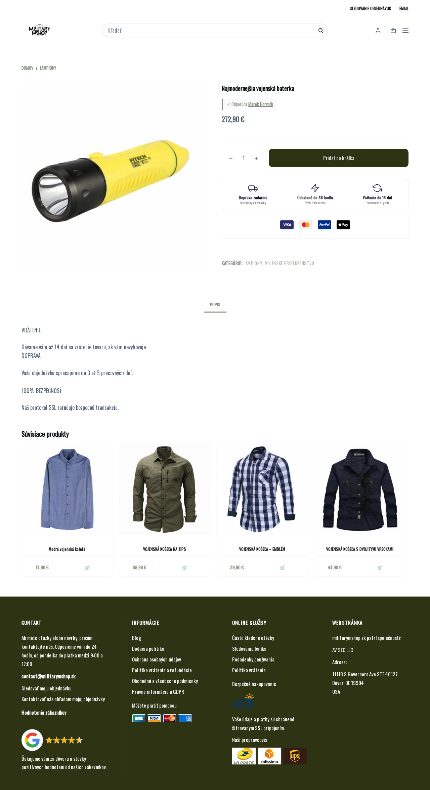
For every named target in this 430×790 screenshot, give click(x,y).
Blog (136, 637)
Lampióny (253, 263)
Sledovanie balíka (249, 648)
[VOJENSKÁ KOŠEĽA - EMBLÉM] (262, 489)
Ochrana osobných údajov (156, 659)
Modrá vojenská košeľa (67, 549)
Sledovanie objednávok (370, 8)
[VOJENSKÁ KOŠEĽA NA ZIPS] (164, 489)
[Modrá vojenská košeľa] (67, 489)
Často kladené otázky (253, 637)
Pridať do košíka (338, 157)
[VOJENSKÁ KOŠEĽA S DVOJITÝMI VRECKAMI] (359, 489)
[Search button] (320, 30)
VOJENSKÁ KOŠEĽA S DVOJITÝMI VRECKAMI (359, 549)
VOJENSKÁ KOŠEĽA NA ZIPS (164, 549)
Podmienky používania (253, 659)
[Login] (378, 30)
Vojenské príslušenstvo (289, 263)
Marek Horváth (260, 104)
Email (403, 8)
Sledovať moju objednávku (47, 688)
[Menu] (405, 30)
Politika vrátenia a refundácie (162, 670)
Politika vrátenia (249, 670)
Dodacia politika (148, 648)
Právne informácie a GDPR (158, 691)
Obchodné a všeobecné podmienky (165, 680)
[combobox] (210, 30)
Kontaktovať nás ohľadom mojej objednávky (63, 699)
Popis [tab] (215, 304)
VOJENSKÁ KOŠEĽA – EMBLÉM (262, 549)
